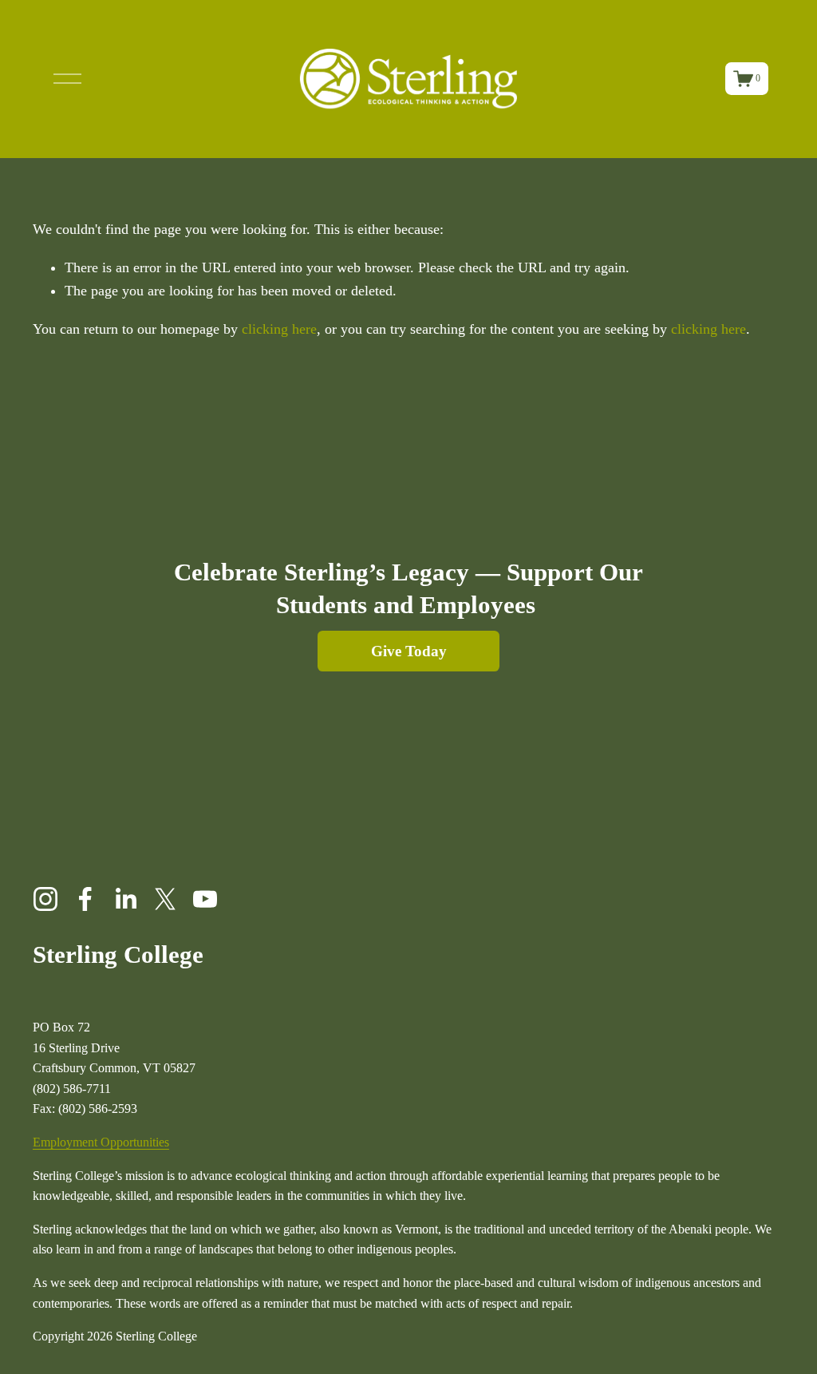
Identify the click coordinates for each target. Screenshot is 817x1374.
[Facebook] (85, 899)
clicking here (279, 329)
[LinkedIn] (125, 899)
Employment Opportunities (101, 1142)
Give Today (409, 651)
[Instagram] (45, 899)
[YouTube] (205, 899)
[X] (165, 899)
